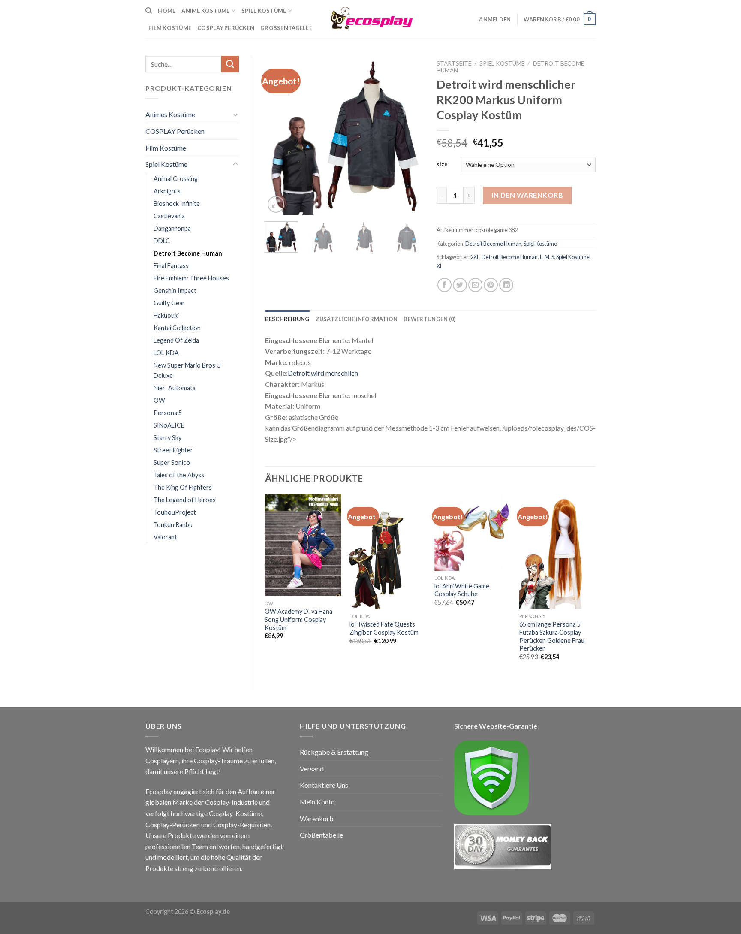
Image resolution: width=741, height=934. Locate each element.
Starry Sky (167, 437)
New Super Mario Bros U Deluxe (187, 370)
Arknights (167, 191)
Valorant (165, 537)
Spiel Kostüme (263, 10)
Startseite (454, 63)
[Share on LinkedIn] (506, 285)
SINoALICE (169, 425)
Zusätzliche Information (357, 319)
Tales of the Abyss (179, 475)
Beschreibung (287, 319)
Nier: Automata (175, 388)
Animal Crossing (176, 178)
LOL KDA (166, 352)
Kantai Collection (177, 327)
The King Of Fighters (183, 487)
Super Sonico (172, 462)
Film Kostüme (165, 148)
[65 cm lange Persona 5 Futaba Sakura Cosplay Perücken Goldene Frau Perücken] (557, 551)
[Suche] (148, 11)
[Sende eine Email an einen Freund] (475, 285)
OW (159, 400)
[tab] (287, 319)
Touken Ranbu (173, 524)
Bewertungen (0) (429, 319)
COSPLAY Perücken (175, 131)
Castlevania (169, 216)
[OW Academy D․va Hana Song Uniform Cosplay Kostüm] (303, 545)
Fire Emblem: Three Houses (191, 278)
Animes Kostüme (170, 114)
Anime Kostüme (205, 10)
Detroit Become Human (188, 253)
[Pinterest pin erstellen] (491, 285)
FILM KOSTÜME (169, 27)
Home (166, 10)
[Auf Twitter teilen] (460, 285)
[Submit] (229, 64)
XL (440, 265)
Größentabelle (286, 27)
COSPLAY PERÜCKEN (225, 27)
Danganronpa (172, 228)
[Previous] (278, 135)
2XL (474, 256)
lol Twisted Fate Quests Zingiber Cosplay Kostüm (384, 628)
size (442, 164)
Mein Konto (317, 802)
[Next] (410, 135)
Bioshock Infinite (177, 203)
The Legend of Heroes (185, 499)
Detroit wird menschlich (323, 373)
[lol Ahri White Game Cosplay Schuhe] (472, 532)
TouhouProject (175, 512)
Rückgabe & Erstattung (334, 752)
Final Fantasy (171, 265)
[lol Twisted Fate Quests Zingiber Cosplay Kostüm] (387, 551)
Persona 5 (168, 412)
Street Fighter (173, 450)
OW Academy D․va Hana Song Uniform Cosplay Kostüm (298, 619)
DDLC (162, 240)
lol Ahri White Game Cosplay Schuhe (461, 590)
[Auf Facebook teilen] (444, 285)
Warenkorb (317, 818)
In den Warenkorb (527, 195)
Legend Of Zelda (176, 340)
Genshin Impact (175, 290)
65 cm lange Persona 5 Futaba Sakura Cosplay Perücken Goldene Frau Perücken (551, 636)
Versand (312, 769)
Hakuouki (166, 315)
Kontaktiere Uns (324, 785)
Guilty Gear (169, 303)
